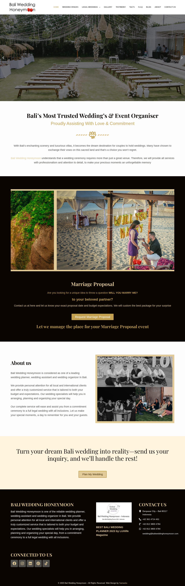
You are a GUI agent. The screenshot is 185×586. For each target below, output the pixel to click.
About (158, 7)
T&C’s (132, 7)
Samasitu (123, 583)
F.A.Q (140, 7)
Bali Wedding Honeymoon (26, 158)
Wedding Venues (70, 7)
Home (56, 7)
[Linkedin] (30, 563)
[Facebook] (14, 563)
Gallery (108, 7)
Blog (148, 7)
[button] (3, 58)
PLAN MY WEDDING (92, 68)
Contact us (170, 7)
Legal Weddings (90, 7)
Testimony (121, 7)
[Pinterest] (38, 563)
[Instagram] (22, 563)
